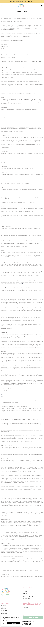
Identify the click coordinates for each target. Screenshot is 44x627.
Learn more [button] (5, 620)
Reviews (25, 593)
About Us (25, 591)
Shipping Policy (4, 608)
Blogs (24, 599)
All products (25, 590)
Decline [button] (4, 623)
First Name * (26, 607)
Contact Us (3, 605)
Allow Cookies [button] (13, 623)
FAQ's (2, 607)
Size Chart (25, 594)
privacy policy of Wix (20, 283)
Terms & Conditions (5, 611)
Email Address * (27, 612)
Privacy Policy (4, 613)
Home (18, 14)
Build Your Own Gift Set (28, 596)
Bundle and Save (26, 598)
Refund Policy (4, 610)
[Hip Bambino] (21, 6)
